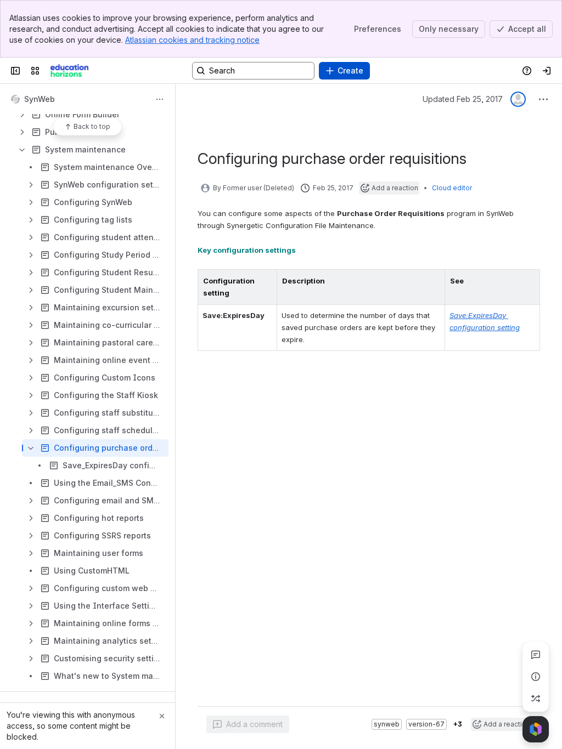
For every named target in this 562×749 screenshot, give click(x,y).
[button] (265, 280)
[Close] (161, 716)
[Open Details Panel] (535, 676)
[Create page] (535, 698)
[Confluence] (69, 71)
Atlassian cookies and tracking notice (192, 39)
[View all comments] (535, 654)
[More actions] (159, 99)
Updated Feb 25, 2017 (463, 99)
